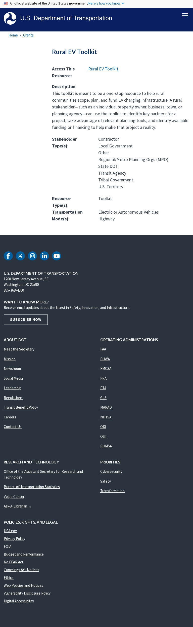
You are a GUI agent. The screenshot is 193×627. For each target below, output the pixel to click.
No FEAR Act (13, 562)
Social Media (13, 378)
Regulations (13, 397)
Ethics (9, 577)
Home (13, 35)
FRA (103, 378)
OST (103, 436)
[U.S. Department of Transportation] (58, 18)
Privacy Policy (14, 538)
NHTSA (105, 417)
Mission (10, 359)
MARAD (106, 407)
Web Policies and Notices (23, 585)
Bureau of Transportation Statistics (32, 486)
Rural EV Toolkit (103, 69)
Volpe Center (14, 496)
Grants (28, 35)
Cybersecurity (111, 471)
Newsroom (12, 368)
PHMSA (106, 446)
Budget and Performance (24, 554)
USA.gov (10, 530)
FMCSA (105, 368)
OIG (103, 426)
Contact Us (13, 426)
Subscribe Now (25, 319)
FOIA (7, 546)
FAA (103, 349)
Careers (10, 417)
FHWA (105, 359)
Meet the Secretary (19, 349)
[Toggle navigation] (185, 15)
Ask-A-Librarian (15, 506)
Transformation (112, 490)
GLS (103, 397)
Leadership (12, 387)
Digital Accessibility (19, 601)
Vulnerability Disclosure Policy (27, 593)
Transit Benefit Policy (21, 407)
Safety (105, 481)
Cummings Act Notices (21, 569)
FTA (103, 387)
